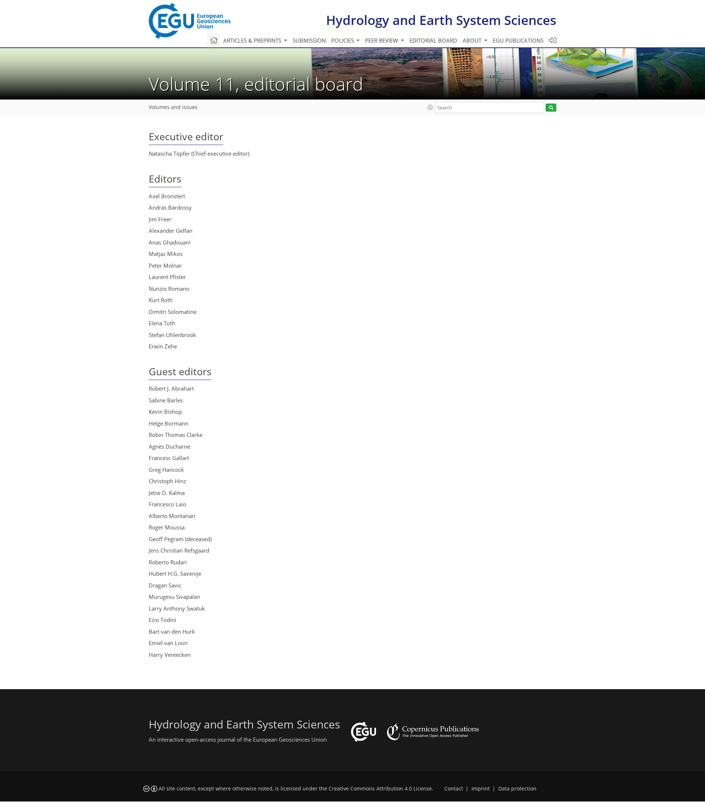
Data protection (517, 788)
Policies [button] (343, 40)
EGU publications (518, 40)
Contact (453, 788)
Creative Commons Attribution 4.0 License (380, 788)
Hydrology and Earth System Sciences (441, 20)
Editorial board (433, 40)
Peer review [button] (382, 40)
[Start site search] (551, 108)
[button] (430, 107)
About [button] (473, 40)
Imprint (480, 788)
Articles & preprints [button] (253, 40)
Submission (309, 40)
